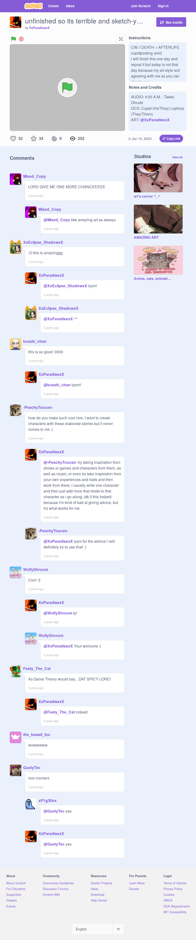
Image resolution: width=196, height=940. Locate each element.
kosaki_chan (34, 341)
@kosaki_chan (57, 384)
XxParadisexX (39, 28)
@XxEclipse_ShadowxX (65, 285)
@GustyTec (54, 811)
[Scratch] (33, 6)
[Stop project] (21, 39)
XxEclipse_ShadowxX (43, 242)
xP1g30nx (47, 800)
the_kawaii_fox (36, 734)
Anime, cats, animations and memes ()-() (153, 278)
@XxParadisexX (155, 119)
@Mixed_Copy (57, 219)
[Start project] (13, 39)
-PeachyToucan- (38, 407)
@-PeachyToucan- (60, 462)
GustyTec (31, 767)
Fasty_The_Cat (37, 668)
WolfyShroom (35, 569)
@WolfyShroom (58, 613)
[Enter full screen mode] (121, 39)
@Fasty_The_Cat (59, 712)
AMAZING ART (146, 237)
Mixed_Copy (34, 176)
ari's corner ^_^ (147, 196)
